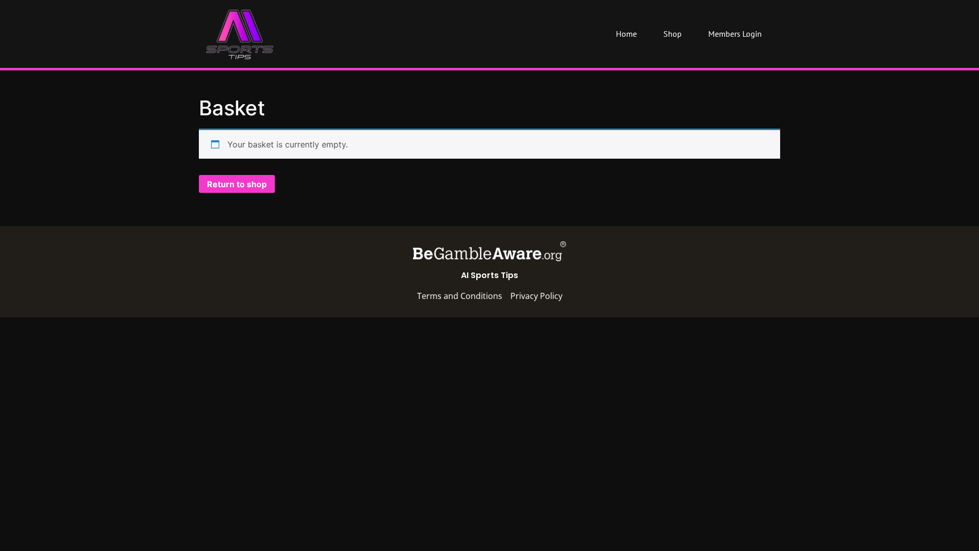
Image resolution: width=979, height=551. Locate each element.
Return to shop (237, 184)
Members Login (735, 34)
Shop (672, 34)
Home (626, 34)
